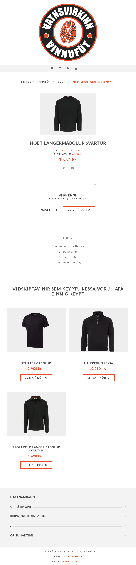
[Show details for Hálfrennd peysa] (98, 330)
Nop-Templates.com (75, 561)
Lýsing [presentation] (66, 237)
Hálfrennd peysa (98, 363)
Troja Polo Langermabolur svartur (36, 448)
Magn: (45, 209)
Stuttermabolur (36, 363)
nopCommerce (74, 556)
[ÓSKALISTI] (68, 68)
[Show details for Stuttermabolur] (36, 330)
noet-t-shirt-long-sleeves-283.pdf (68, 198)
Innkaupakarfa (76, 68)
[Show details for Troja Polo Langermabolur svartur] (36, 414)
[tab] (68, 238)
